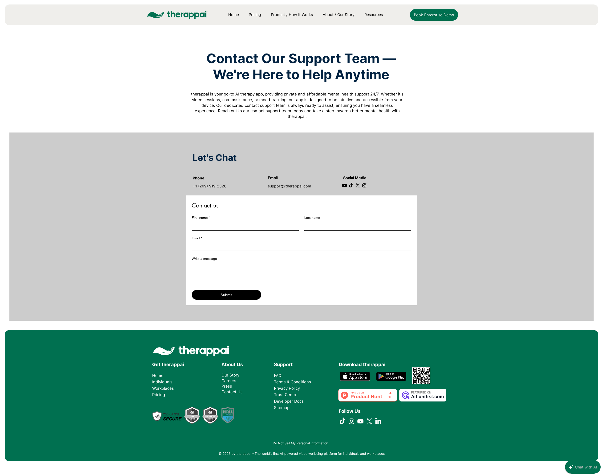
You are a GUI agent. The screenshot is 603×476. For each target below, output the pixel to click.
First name (201, 217)
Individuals (162, 382)
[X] (357, 185)
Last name (312, 217)
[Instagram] (364, 185)
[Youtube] (344, 185)
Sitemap (281, 407)
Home (157, 375)
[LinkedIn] (378, 421)
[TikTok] (351, 185)
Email (197, 238)
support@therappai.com (289, 186)
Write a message (204, 259)
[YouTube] (360, 421)
